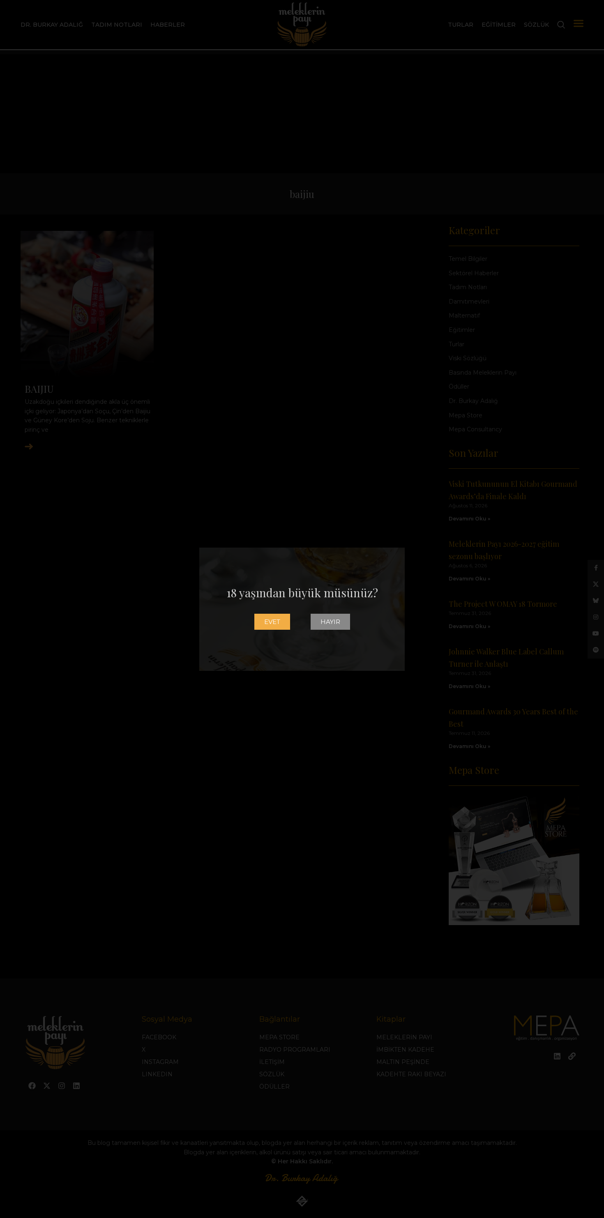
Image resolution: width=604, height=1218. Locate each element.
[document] (302, 609)
